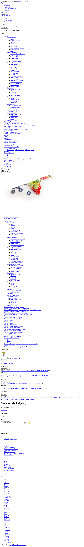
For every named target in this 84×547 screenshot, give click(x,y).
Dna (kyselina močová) (16, 76)
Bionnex (6, 494)
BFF (5, 490)
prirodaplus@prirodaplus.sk (11, 439)
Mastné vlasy (13, 117)
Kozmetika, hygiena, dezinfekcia (12, 126)
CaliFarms (6, 502)
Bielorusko (7, 491)
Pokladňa (6, 10)
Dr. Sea (6, 509)
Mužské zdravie (14, 99)
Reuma (12, 70)
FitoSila (6, 531)
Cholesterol (13, 91)
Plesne (12, 43)
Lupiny (12, 119)
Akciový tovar (7, 21)
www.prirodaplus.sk (22, 1)
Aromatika (6, 487)
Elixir (5, 518)
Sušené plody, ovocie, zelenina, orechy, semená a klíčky (18, 158)
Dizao (5, 506)
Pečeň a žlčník (14, 58)
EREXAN (6, 521)
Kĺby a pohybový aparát (13, 62)
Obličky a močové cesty (13, 110)
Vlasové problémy (12, 113)
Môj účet (6, 461)
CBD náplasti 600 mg (7, 363)
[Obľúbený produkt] (7, 369)
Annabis (6, 486)
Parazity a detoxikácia (16, 61)
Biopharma (7, 496)
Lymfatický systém (15, 95)
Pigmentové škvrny (15, 46)
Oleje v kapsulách (11, 148)
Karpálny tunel (14, 73)
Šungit (5, 136)
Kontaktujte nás (8, 20)
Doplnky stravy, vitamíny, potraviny (13, 127)
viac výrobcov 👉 (8, 542)
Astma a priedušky (15, 107)
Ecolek (6, 512)
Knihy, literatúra (8, 160)
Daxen (5, 503)
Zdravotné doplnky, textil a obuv (12, 144)
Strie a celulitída (14, 49)
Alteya (5, 484)
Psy (8, 154)
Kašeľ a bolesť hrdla (15, 105)
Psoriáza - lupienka (15, 40)
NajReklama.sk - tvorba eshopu (18, 545)
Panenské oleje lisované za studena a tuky (15, 123)
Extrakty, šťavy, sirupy (10, 142)
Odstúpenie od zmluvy (38, 397)
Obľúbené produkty (9, 468)
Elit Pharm (6, 517)
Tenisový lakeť (14, 74)
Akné (11, 51)
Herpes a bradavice (15, 45)
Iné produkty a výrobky (10, 151)
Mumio (6, 135)
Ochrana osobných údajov (25, 397)
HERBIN (6, 540)
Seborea (12, 42)
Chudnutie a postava (12, 111)
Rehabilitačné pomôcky (16, 77)
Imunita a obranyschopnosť (17, 54)
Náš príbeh (3, 397)
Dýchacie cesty (11, 104)
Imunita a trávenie (11, 52)
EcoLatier (6, 511)
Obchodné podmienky (12, 397)
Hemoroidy (13, 93)
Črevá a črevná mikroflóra (17, 59)
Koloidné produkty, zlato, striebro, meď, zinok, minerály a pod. (20, 125)
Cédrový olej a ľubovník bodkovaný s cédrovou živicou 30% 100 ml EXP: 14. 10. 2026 (25, 376)
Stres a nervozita (14, 85)
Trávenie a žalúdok (15, 57)
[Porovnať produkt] (9, 369)
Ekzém (12, 39)
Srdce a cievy (10, 88)
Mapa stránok (30, 399)
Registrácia (7, 5)
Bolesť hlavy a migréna (16, 80)
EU (5, 524)
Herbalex (6, 537)
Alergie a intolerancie (16, 55)
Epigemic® (7, 520)
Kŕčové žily (13, 92)
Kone (8, 157)
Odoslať (3, 419)
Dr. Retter (6, 508)
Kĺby (11, 65)
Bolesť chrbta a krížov (16, 64)
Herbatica (6, 539)
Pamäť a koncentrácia (16, 82)
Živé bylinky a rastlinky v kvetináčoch (14, 161)
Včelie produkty (8, 130)
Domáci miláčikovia (9, 153)
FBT (5, 528)
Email (2, 416)
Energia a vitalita (14, 86)
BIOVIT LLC (7, 497)
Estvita (5, 523)
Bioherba (6, 493)
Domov (6, 18)
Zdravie (6, 36)
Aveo (5, 489)
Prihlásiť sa (7, 7)
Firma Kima (7, 530)
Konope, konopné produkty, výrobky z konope (16, 129)
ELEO (5, 514)
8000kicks (6, 483)
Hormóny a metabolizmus (14, 96)
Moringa (6, 138)
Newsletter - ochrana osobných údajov (66, 397)
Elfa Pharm (7, 515)
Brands (6, 163)
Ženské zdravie (14, 98)
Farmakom (7, 527)
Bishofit (6, 499)
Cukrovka (13, 102)
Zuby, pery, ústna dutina (10, 145)
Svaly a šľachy (14, 68)
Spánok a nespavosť (15, 83)
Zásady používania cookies (11, 399)
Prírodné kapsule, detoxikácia (11, 147)
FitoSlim (6, 533)
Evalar (5, 525)
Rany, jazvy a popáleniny (17, 48)
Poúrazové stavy (14, 71)
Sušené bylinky (8, 139)
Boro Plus (6, 500)
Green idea (7, 534)
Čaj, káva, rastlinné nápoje (11, 132)
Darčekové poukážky (9, 470)
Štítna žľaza (13, 101)
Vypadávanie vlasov (15, 114)
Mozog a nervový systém (13, 79)
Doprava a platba (8, 455)
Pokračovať (4, 410)
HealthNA (6, 536)
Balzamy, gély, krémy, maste (11, 122)
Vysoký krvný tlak (15, 89)
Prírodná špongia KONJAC (11, 141)
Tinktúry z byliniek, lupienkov (12, 133)
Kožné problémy (11, 37)
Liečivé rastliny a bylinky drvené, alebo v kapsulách (20, 150)
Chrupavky (13, 67)
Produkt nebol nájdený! (10, 218)
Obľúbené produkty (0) (10, 8)
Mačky (9, 156)
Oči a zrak (10, 108)
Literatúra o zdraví (12, 120)
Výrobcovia (7, 464)
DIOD (5, 505)
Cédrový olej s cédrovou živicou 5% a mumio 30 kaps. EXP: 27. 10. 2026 (21, 388)
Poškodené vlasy (14, 116)
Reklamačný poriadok (50, 397)
